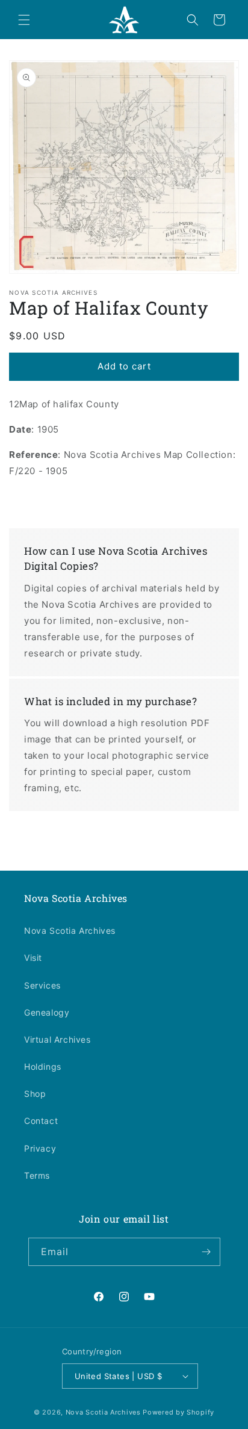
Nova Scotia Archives (70, 930)
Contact (41, 1121)
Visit (33, 957)
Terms (37, 1175)
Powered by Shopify (178, 1412)
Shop (35, 1093)
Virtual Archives (57, 1039)
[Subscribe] (206, 1252)
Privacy (40, 1148)
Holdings (42, 1066)
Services (42, 985)
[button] (24, 20)
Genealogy (46, 1012)
